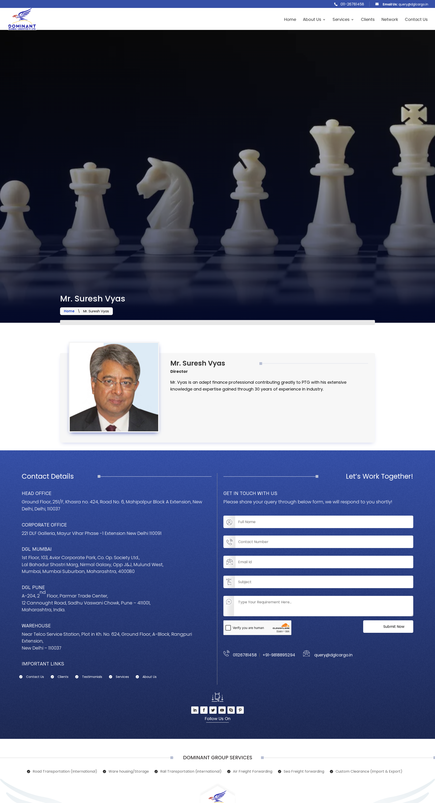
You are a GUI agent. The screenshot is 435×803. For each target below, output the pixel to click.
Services (341, 20)
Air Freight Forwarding (252, 772)
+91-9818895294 (278, 655)
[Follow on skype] (231, 710)
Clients (368, 20)
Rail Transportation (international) (191, 772)
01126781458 (244, 655)
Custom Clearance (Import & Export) (369, 772)
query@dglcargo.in (331, 655)
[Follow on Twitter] (213, 710)
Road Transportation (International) (65, 772)
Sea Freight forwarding (304, 772)
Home (290, 20)
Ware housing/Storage (129, 772)
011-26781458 (352, 4)
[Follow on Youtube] (222, 710)
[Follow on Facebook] (204, 710)
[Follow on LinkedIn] (194, 710)
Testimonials (92, 677)
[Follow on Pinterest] (240, 710)
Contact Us (416, 20)
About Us (312, 20)
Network (390, 20)
